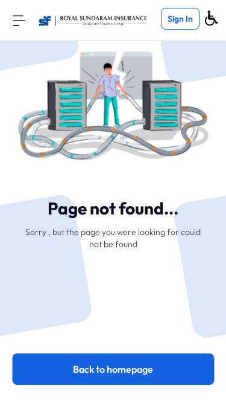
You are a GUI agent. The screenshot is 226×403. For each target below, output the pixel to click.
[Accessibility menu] (211, 18)
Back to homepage (113, 369)
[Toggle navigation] (19, 20)
